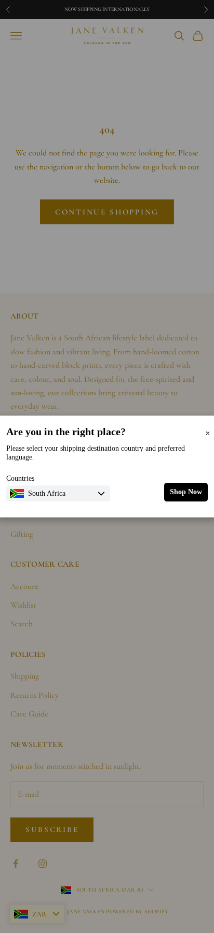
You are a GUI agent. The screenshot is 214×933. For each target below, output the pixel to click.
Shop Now (186, 492)
